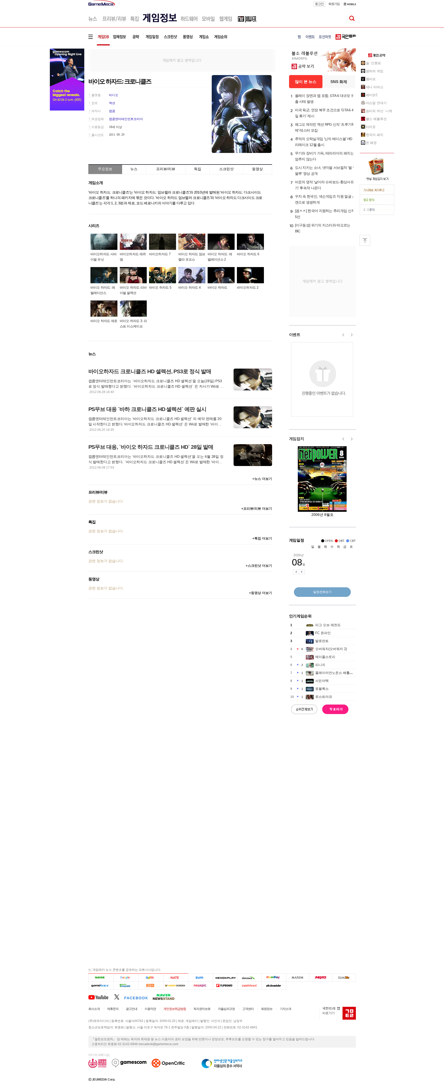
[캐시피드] (249, 986)
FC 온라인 (323, 633)
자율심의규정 (226, 1009)
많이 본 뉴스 (305, 81)
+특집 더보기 (262, 538)
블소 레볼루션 (376, 119)
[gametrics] (100, 986)
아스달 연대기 (376, 103)
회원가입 (334, 4)
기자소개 (285, 1009)
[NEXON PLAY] (225, 978)
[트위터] (119, 996)
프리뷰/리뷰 (165, 169)
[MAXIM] (297, 978)
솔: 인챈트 (373, 63)
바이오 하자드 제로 (103, 321)
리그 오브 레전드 (328, 625)
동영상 (257, 169)
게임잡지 (296, 438)
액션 (112, 103)
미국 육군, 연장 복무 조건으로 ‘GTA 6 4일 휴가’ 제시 (324, 113)
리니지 (320, 665)
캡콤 (112, 111)
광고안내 (131, 1009)
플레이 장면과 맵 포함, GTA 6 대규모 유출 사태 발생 (325, 99)
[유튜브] (101, 996)
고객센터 (248, 1009)
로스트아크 (323, 697)
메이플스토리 (325, 657)
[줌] (200, 978)
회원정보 (266, 1009)
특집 (197, 169)
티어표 (371, 127)
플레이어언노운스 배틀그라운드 (339, 673)
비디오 (113, 95)
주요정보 (105, 169)
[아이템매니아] (125, 986)
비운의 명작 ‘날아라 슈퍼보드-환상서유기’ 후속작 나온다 (324, 185)
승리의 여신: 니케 (379, 111)
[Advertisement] (181, 59)
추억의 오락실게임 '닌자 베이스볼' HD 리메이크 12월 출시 (323, 142)
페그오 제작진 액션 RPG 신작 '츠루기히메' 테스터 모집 (325, 127)
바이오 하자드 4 (189, 287)
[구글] (125, 978)
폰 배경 (371, 143)
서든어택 (322, 681)
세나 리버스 (374, 87)
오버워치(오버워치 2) (331, 649)
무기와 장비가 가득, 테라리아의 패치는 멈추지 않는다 (324, 156)
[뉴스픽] (200, 986)
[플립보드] (225, 986)
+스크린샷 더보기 (259, 566)
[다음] (150, 978)
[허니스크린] (175, 986)
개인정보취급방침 (174, 1009)
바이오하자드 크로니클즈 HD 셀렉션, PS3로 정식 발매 (149, 371)
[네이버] (100, 978)
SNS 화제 (338, 81)
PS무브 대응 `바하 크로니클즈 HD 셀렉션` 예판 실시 (147, 409)
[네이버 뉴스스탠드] (166, 996)
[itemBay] (274, 978)
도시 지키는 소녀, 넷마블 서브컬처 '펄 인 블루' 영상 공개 (325, 171)
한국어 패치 (374, 135)
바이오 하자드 (217, 287)
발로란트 (322, 641)
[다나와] (249, 978)
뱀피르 (371, 79)
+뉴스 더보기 (262, 479)
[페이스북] (138, 996)
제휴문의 (112, 1009)
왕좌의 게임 (374, 71)
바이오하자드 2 (247, 287)
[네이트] (175, 978)
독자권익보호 (201, 1009)
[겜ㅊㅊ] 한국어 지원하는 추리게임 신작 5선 (325, 214)
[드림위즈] (344, 978)
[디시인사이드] (274, 986)
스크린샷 (226, 169)
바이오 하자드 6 (248, 254)
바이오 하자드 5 (160, 287)
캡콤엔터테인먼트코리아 (126, 119)
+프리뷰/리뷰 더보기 (256, 508)
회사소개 (94, 1009)
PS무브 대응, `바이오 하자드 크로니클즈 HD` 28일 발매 (150, 447)
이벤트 (294, 334)
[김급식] (150, 986)
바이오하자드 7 (159, 254)
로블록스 (322, 689)
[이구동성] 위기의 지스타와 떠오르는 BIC (322, 228)
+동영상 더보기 (260, 593)
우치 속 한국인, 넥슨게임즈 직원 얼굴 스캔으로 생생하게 (325, 199)
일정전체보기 (322, 592)
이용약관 (150, 1009)
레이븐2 (372, 95)
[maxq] (320, 978)
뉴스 (133, 169)
